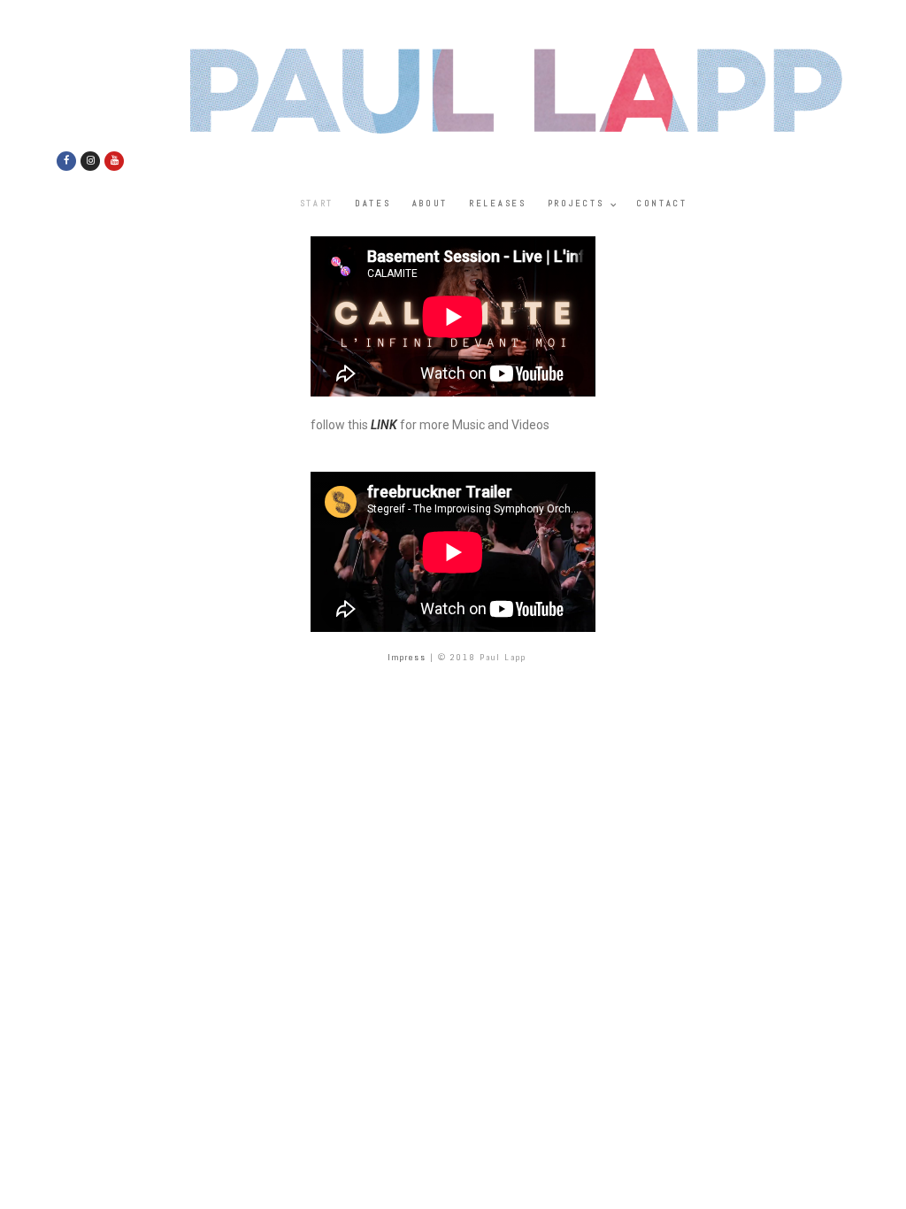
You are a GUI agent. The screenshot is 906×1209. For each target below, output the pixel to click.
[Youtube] (114, 161)
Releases (497, 203)
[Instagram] (90, 161)
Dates (373, 203)
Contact (661, 203)
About (430, 203)
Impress (407, 657)
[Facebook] (66, 161)
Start (317, 203)
